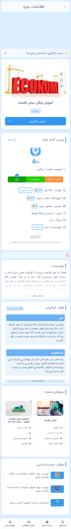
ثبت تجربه (25, 190)
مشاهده (37, 227)
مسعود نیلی (46, 206)
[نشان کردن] (61, 80)
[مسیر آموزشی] (61, 86)
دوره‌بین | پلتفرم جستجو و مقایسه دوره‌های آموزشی (35, 242)
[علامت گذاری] (62, 402)
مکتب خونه (43, 198)
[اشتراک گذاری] (61, 74)
